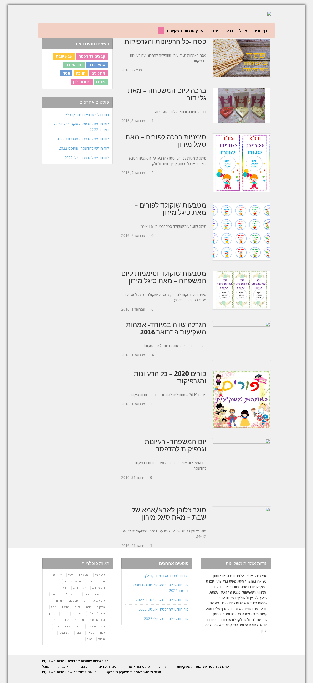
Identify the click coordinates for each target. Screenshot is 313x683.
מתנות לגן (82, 81)
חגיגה (228, 30)
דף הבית (260, 30)
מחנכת (65, 607)
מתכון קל (79, 619)
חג (84, 587)
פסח (66, 73)
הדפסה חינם (98, 587)
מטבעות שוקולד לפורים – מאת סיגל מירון (170, 208)
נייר (56, 619)
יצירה (213, 30)
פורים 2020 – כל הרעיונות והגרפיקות (170, 377)
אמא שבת (96, 65)
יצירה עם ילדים (70, 594)
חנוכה (81, 73)
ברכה (71, 575)
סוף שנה (91, 626)
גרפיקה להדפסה (72, 581)
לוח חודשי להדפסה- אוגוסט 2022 (84, 148)
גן (61, 575)
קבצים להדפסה (91, 56)
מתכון (52, 613)
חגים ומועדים (109, 666)
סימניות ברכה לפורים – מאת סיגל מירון (165, 140)
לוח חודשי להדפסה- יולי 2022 (86, 157)
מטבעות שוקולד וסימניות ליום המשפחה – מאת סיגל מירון (163, 277)
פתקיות (91, 632)
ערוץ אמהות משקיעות (185, 30)
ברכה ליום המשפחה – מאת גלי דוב (167, 94)
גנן (53, 575)
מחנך (78, 607)
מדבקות (101, 607)
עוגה (67, 626)
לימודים (60, 600)
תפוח (89, 639)
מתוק (63, 613)
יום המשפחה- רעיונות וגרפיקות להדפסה (175, 445)
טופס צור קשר (139, 666)
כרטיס (54, 594)
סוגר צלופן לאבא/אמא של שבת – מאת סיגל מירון (169, 513)
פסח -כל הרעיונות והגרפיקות (165, 41)
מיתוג (54, 607)
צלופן (78, 632)
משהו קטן (77, 613)
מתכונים (98, 73)
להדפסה (73, 600)
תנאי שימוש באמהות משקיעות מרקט (133, 672)
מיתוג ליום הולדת (96, 613)
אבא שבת (64, 56)
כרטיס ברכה (98, 600)
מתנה (66, 619)
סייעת (78, 626)
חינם (75, 587)
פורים (100, 81)
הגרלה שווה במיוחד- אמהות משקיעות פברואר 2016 (166, 328)
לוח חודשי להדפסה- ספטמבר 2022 (82, 138)
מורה (88, 607)
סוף (103, 626)
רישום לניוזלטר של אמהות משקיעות (204, 666)
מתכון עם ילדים (97, 619)
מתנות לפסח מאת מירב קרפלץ (87, 114)
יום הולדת (73, 65)
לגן (84, 600)
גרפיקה (90, 581)
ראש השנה (64, 632)
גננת (102, 581)
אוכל (243, 30)
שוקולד (101, 639)
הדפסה (54, 581)
